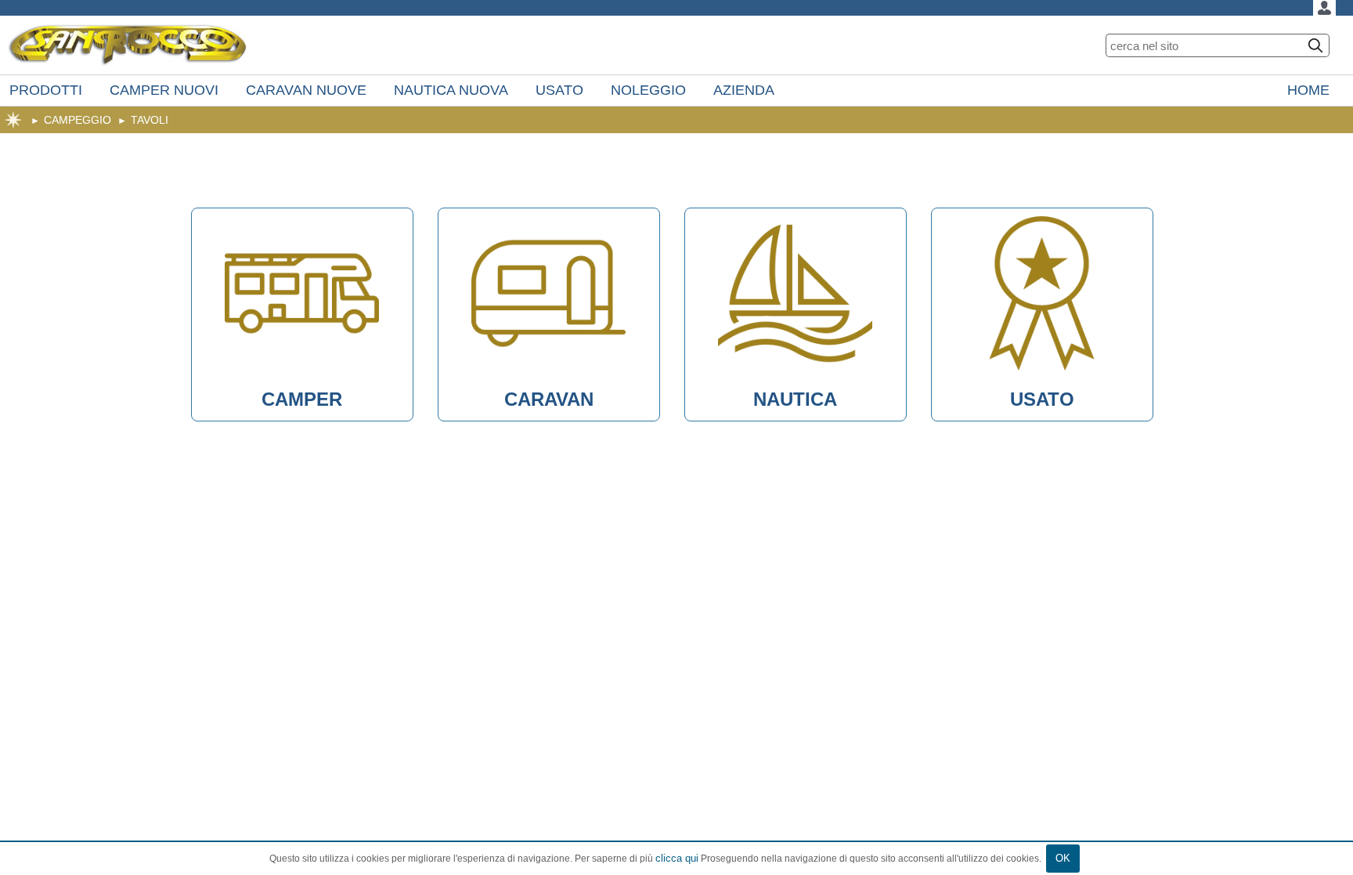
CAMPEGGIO (77, 119)
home (13, 120)
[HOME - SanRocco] (127, 45)
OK (1062, 858)
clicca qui (676, 858)
